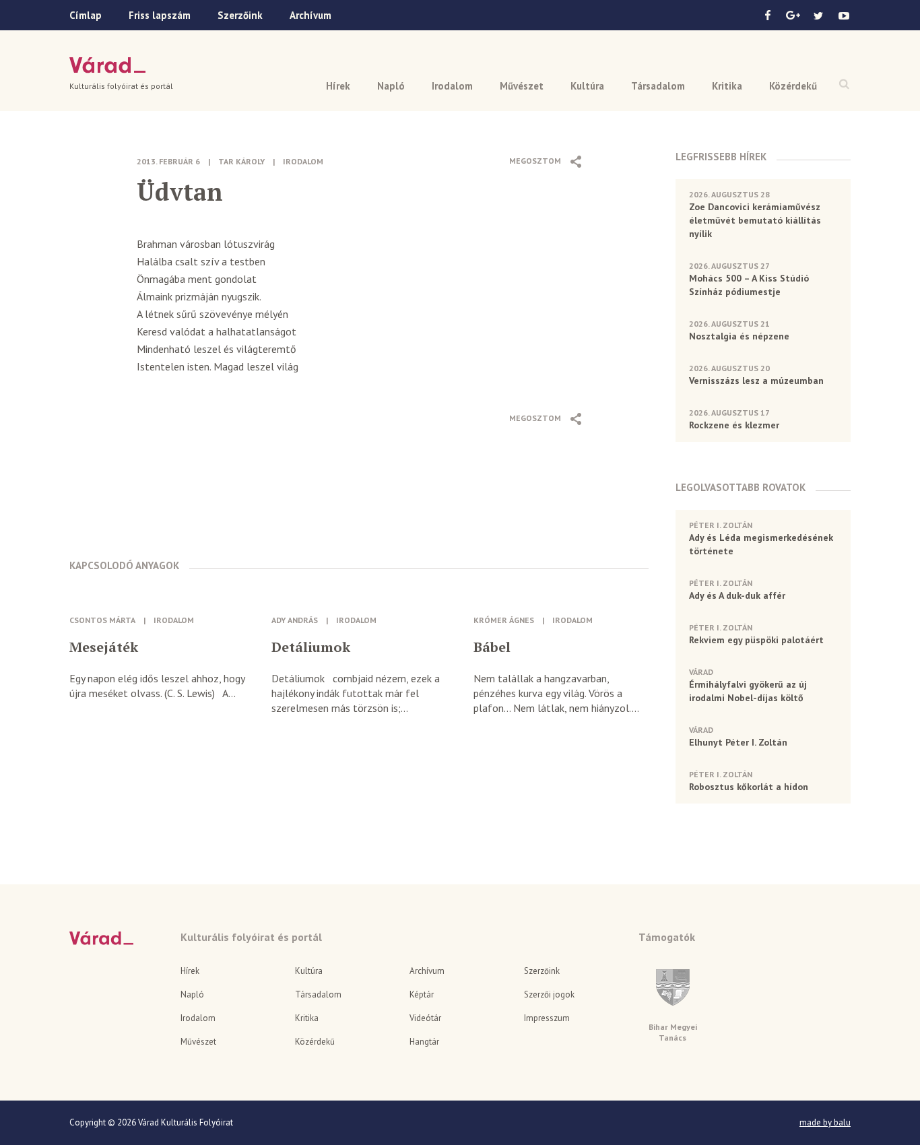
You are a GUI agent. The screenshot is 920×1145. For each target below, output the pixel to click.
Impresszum (547, 1018)
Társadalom (658, 85)
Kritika (727, 85)
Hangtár (424, 1041)
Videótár (425, 1018)
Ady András (294, 620)
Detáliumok (310, 647)
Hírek (338, 85)
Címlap (85, 15)
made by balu (825, 1122)
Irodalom (452, 85)
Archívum (310, 15)
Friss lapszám (160, 15)
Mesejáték (103, 647)
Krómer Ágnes (503, 620)
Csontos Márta (102, 620)
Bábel (492, 647)
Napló (391, 85)
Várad (107, 65)
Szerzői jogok (549, 994)
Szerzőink (240, 15)
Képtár (421, 994)
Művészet (522, 85)
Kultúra (587, 85)
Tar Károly (241, 161)
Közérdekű (793, 85)
